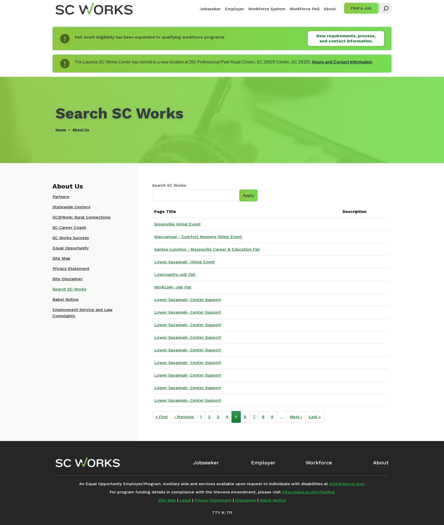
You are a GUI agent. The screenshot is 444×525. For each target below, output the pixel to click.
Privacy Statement (70, 268)
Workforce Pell (305, 8)
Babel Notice (65, 299)
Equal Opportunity (70, 248)
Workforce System (266, 8)
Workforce (319, 463)
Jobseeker (210, 8)
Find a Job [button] (361, 8)
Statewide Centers (71, 206)
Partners (60, 196)
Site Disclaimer (67, 278)
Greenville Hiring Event (177, 224)
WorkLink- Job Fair (172, 287)
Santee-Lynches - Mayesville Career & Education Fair (207, 249)
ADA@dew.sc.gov (346, 483)
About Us (80, 130)
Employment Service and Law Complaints (82, 312)
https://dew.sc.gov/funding (308, 492)
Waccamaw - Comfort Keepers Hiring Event (198, 236)
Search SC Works (169, 185)
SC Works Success (70, 237)
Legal (185, 500)
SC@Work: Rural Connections (81, 217)
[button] (384, 8)
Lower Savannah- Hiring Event (184, 261)
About (330, 8)
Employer (234, 8)
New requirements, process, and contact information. (345, 38)
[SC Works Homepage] (87, 462)
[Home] (94, 9)
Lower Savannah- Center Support (187, 299)
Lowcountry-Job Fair (175, 274)
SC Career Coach (69, 227)
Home (60, 130)
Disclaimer (245, 500)
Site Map (61, 258)
